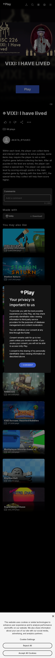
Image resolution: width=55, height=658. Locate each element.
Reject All (27, 645)
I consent (27, 365)
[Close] (53, 616)
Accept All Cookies (27, 653)
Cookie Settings (27, 639)
